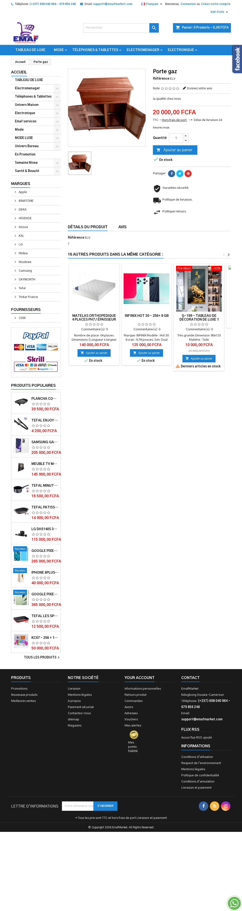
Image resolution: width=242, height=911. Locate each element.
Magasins (74, 725)
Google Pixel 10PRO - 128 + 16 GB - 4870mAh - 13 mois (45, 594)
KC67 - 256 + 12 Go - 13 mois (45, 638)
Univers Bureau (27, 146)
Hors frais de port (174, 120)
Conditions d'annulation (197, 781)
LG (20, 244)
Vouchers (131, 719)
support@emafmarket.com (112, 4)
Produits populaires (33, 385)
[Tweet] (179, 173)
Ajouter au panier (174, 150)
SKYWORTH (26, 279)
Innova (23, 227)
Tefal (22, 288)
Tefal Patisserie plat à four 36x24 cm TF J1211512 (45, 507)
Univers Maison (27, 105)
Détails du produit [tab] (88, 227)
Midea (23, 253)
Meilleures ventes (23, 701)
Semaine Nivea (26, 162)
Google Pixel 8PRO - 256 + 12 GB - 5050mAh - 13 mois (45, 551)
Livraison (74, 688)
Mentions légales (80, 694)
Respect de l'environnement (201, 763)
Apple (22, 192)
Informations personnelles (143, 688)
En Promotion (25, 154)
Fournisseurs (26, 310)
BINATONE (26, 200)
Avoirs (129, 707)
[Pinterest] (188, 173)
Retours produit (136, 694)
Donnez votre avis (199, 88)
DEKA (22, 209)
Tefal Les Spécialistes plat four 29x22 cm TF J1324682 (45, 616)
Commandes (134, 701)
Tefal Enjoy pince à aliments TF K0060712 (45, 420)
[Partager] (171, 173)
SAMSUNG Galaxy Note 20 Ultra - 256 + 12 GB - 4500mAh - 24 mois (45, 442)
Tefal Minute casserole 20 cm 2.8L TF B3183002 (45, 485)
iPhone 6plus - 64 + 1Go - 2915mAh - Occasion (45, 572)
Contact (190, 678)
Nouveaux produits (24, 694)
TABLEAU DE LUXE (30, 50)
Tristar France (28, 297)
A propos (74, 701)
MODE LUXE (24, 138)
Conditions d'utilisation (197, 757)
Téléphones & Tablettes (95, 50)
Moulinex (24, 262)
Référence (161, 78)
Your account (140, 678)
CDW (22, 318)
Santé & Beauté (27, 171)
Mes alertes (133, 725)
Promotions (19, 688)
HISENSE (25, 218)
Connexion (188, 4)
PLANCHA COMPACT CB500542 (45, 398)
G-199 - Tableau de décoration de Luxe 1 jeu (199, 319)
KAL (21, 235)
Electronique (181, 50)
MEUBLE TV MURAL (45, 464)
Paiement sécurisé (81, 707)
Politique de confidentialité (200, 775)
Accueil (19, 72)
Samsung (25, 270)
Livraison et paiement (196, 787)
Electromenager (143, 50)
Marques (20, 184)
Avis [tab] (122, 227)
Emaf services (25, 121)
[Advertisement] (121, 852)
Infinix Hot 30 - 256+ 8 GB (147, 316)
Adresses (131, 713)
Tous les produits (42, 657)
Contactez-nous (79, 713)
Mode (59, 50)
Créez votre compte (215, 4)
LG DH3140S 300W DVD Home (45, 529)
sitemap (73, 719)
